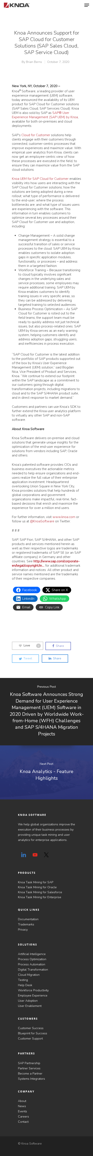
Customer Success (30, 1028)
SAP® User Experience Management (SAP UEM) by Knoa (45, 115)
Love (31, 646)
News (22, 1106)
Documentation (28, 919)
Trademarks (26, 924)
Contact (23, 1122)
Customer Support (30, 1038)
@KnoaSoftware (42, 521)
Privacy (23, 930)
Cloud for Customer (35, 135)
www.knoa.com (64, 517)
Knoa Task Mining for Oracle (37, 887)
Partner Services (29, 1068)
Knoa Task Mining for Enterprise (39, 897)
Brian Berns (34, 62)
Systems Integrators (31, 1079)
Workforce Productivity (33, 990)
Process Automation (31, 964)
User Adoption (28, 1001)
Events (22, 1111)
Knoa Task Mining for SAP (35, 882)
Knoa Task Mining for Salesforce (40, 892)
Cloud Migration (29, 975)
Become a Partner (30, 1073)
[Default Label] (23, 854)
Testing (23, 980)
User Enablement (30, 1006)
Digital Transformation (33, 970)
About (22, 1101)
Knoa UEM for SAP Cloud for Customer (40, 179)
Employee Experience (32, 995)
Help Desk (25, 985)
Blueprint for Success (32, 1033)
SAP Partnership (29, 1063)
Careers (23, 1117)
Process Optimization (32, 959)
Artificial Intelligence (32, 954)
